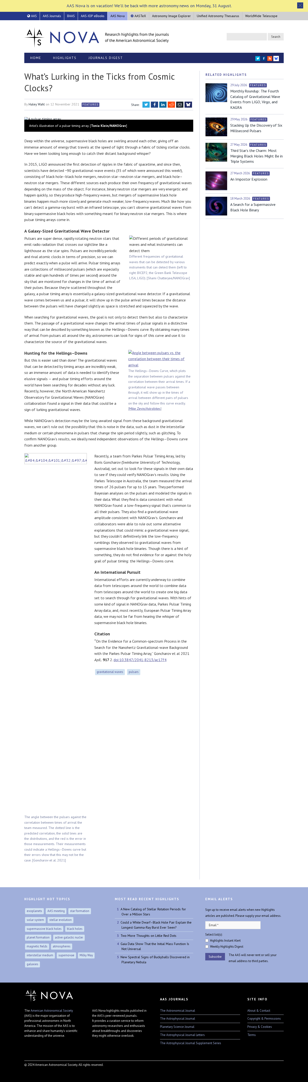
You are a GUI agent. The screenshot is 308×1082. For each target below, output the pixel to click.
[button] (300, 5)
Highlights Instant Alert (225, 941)
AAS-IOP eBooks (92, 16)
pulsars (134, 672)
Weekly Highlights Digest (226, 947)
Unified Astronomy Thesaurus (218, 16)
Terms (251, 1035)
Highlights (65, 58)
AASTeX (140, 16)
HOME (35, 58)
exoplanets (34, 911)
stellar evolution (60, 920)
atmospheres (62, 946)
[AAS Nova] (96, 36)
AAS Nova (117, 16)
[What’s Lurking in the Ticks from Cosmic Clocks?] (108, 119)
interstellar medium (40, 955)
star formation (79, 911)
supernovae (66, 955)
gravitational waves (110, 672)
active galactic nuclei (69, 937)
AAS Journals (52, 16)
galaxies (32, 964)
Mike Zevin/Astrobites (144, 408)
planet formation (38, 937)
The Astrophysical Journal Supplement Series (190, 1043)
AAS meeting (56, 911)
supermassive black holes (44, 929)
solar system (35, 920)
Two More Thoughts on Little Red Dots (148, 935)
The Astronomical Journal (177, 1011)
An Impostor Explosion (248, 179)
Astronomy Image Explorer (171, 16)
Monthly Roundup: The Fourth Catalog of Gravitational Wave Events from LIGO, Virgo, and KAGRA (255, 99)
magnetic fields (37, 946)
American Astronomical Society (52, 1011)
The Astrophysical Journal (177, 1019)
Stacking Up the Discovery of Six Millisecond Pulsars (256, 128)
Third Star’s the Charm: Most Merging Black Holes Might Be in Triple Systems (256, 156)
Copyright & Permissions (264, 1019)
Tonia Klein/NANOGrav (108, 126)
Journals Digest (106, 58)
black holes (75, 929)
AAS (33, 16)
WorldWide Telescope (261, 16)
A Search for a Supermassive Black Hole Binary (253, 207)
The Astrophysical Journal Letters (182, 1035)
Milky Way (86, 955)
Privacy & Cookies (259, 1027)
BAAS (71, 16)
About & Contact (258, 1011)
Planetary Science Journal (177, 1027)
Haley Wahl (37, 104)
